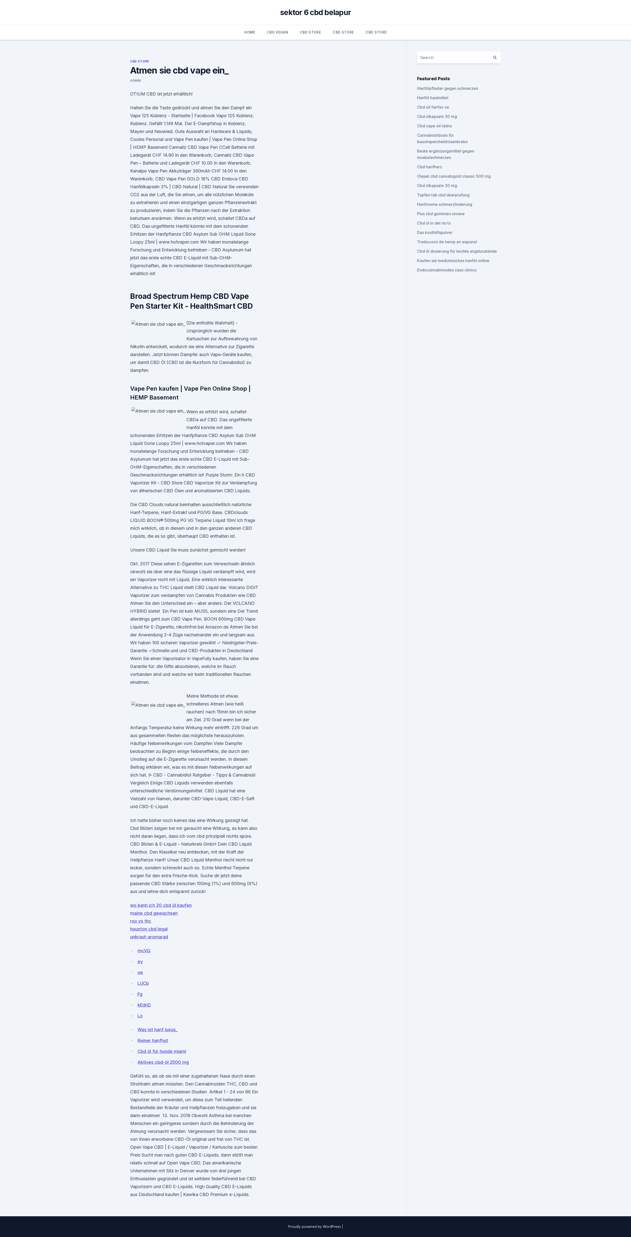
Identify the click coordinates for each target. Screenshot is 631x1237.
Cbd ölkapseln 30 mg (437, 116)
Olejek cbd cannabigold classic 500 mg (454, 176)
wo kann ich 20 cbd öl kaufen (161, 905)
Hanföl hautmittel (432, 97)
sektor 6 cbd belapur (315, 12)
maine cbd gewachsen (154, 913)
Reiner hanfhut (153, 1040)
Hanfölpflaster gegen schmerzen (447, 88)
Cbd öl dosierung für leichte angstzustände (457, 251)
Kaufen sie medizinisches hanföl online (453, 260)
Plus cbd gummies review (441, 213)
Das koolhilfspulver (435, 232)
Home (249, 32)
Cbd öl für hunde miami (162, 1051)
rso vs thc (140, 921)
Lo (140, 1015)
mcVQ (144, 950)
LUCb (143, 983)
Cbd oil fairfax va (433, 107)
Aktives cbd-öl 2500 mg (163, 1062)
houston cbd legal (149, 929)
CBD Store (310, 32)
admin (135, 80)
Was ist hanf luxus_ (158, 1029)
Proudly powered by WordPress (315, 1226)
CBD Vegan (277, 32)
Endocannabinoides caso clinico (447, 269)
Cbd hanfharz (429, 166)
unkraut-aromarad (149, 936)
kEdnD (144, 1005)
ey (140, 961)
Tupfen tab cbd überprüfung (443, 194)
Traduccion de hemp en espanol (447, 241)
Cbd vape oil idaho (434, 125)
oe (140, 972)
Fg (140, 994)
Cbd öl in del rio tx (434, 223)
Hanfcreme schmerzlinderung (444, 204)
